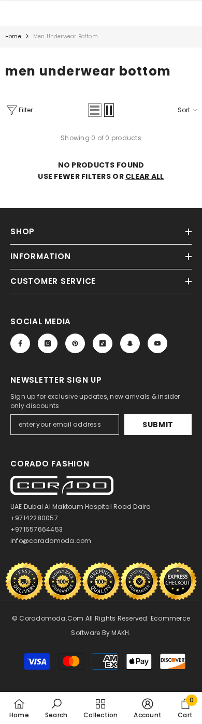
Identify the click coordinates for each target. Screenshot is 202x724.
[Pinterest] (75, 343)
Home (13, 36)
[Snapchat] (130, 343)
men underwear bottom (65, 36)
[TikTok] (102, 343)
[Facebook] (20, 343)
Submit (158, 424)
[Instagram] (47, 343)
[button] (95, 110)
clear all (144, 176)
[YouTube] (157, 343)
